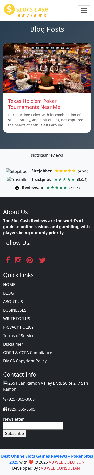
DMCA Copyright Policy (25, 361)
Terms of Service (18, 335)
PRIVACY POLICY (18, 327)
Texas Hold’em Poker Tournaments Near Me (34, 104)
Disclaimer (13, 344)
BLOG (8, 293)
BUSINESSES (14, 310)
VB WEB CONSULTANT (61, 468)
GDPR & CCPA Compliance (27, 352)
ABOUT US (13, 301)
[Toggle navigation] (84, 10)
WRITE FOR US (16, 318)
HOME (9, 284)
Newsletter (13, 419)
